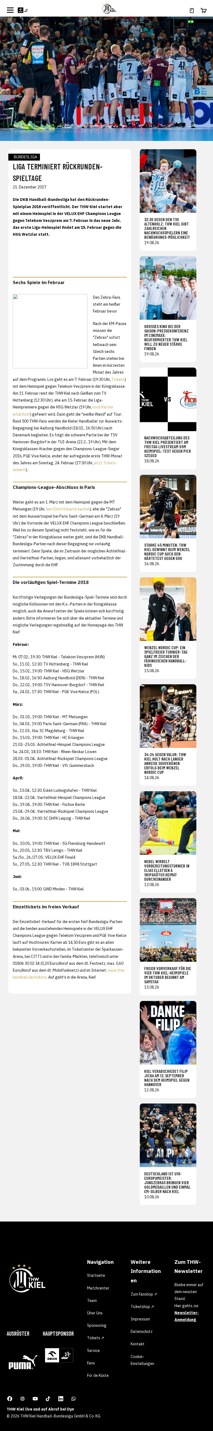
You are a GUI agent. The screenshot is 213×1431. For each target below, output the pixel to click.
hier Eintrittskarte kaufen (68, 509)
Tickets (118, 379)
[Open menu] (10, 10)
